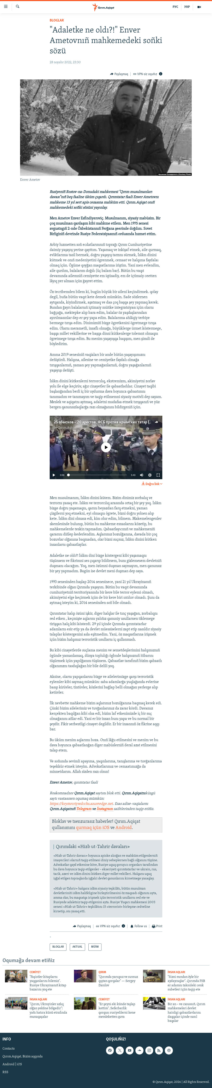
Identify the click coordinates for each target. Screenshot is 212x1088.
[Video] (199, 7)
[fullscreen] (158, 475)
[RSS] (159, 1050)
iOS (105, 828)
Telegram (83, 809)
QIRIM (102, 972)
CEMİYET (35, 972)
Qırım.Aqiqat (67, 427)
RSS (5, 1072)
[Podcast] (169, 1050)
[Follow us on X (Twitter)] (120, 1050)
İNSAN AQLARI (176, 972)
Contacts (8, 1048)
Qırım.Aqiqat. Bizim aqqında (22, 1056)
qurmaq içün (89, 828)
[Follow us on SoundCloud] (139, 1050)
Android (124, 828)
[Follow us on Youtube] (130, 1050)
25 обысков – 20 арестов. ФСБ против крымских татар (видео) (107, 422)
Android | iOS (12, 1064)
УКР (187, 7)
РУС (175, 7)
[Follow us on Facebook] (110, 1050)
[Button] (119, 74)
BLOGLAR (57, 21)
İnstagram (105, 809)
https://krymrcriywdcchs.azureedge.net (81, 804)
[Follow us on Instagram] (149, 1050)
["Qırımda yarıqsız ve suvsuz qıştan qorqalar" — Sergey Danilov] (85, 976)
